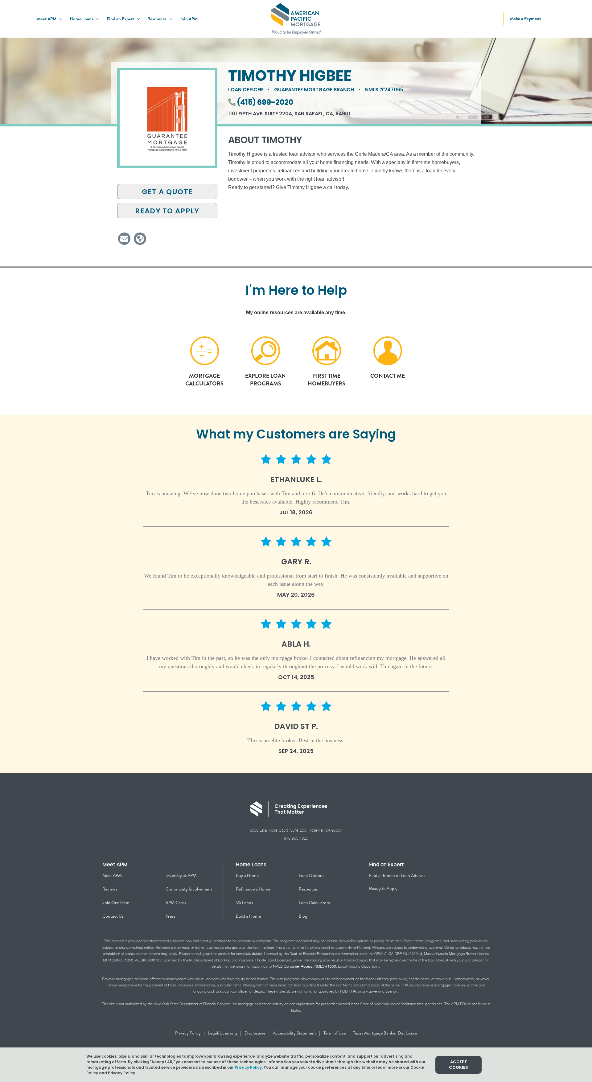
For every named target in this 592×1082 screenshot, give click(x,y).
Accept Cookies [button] (458, 1064)
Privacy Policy (188, 1033)
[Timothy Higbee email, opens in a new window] (124, 238)
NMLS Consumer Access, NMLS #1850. (305, 966)
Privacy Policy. (249, 1067)
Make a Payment (525, 18)
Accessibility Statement (295, 1033)
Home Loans (82, 19)
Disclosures (255, 1033)
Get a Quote (167, 192)
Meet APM (47, 19)
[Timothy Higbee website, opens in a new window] (140, 238)
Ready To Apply (167, 211)
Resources (157, 19)
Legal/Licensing (223, 1033)
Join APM (189, 19)
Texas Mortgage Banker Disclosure (385, 1033)
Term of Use (335, 1033)
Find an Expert (121, 19)
